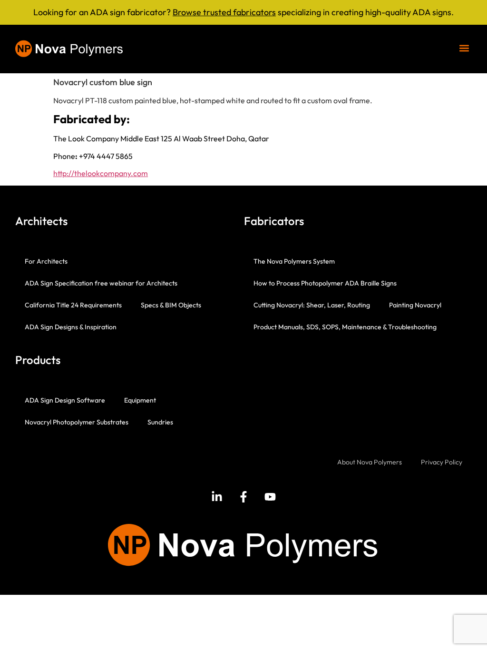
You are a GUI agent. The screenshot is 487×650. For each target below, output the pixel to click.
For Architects (46, 261)
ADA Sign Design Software (65, 400)
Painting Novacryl (415, 305)
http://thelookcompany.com (100, 173)
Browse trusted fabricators (224, 12)
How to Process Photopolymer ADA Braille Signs (325, 283)
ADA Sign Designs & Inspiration (71, 327)
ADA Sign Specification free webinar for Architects (101, 283)
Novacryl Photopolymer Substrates (76, 422)
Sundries (160, 422)
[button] (464, 48)
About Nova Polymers (369, 462)
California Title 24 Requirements (73, 305)
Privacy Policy (441, 462)
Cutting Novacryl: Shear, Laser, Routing (311, 305)
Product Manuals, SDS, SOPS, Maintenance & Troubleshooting (345, 327)
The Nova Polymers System (294, 261)
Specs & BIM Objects (171, 305)
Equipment (140, 400)
